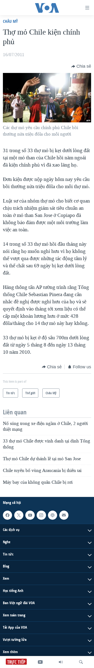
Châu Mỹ (10, 21)
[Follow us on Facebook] (7, 515)
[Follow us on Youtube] (29, 515)
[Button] (81, 66)
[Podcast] (52, 515)
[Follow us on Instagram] (41, 515)
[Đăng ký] (63, 515)
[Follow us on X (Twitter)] (18, 515)
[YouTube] (40, 662)
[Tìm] (81, 662)
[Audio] (61, 662)
